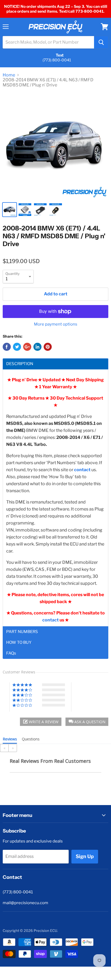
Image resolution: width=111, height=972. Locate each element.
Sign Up (85, 856)
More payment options (55, 324)
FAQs (11, 653)
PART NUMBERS (22, 632)
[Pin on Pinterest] (48, 347)
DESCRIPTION (19, 364)
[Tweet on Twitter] (17, 347)
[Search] (101, 42)
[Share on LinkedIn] (37, 347)
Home (9, 75)
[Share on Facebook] (7, 347)
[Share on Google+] (27, 347)
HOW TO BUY (19, 643)
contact (51, 620)
